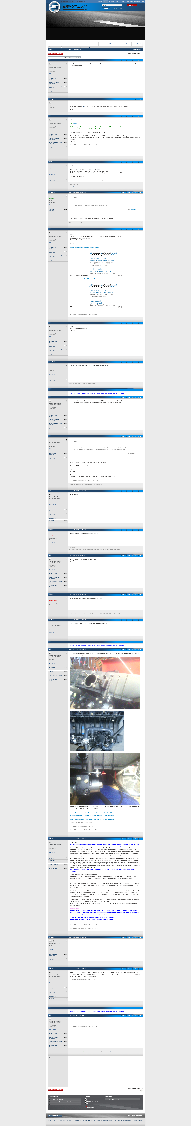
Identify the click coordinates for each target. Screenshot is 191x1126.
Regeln (101, 43)
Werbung (139, 99)
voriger (75, 49)
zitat (129, 60)
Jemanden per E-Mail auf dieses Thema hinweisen (63, 1101)
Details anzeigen (108, 1051)
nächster (80, 49)
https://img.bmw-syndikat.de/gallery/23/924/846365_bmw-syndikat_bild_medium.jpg (92, 815)
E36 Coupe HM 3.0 (73, 186)
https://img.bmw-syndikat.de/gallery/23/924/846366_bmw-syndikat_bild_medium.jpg (92, 819)
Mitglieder (128, 43)
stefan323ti (52, 192)
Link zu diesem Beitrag (56, 1104)
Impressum (111, 1120)
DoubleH (51, 937)
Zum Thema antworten (56, 53)
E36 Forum (87, 1120)
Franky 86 (51, 619)
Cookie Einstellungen (127, 1120)
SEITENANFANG (56, 1115)
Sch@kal (74, 123)
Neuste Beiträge (109, 43)
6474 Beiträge (52, 204)
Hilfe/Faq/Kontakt (137, 43)
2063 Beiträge (52, 542)
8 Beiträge (51, 632)
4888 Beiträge (52, 73)
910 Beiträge (52, 174)
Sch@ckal (51, 161)
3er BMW (75, 1120)
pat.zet (51, 60)
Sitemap (105, 1120)
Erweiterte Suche (118, 8)
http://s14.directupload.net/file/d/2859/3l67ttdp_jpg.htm (84, 247)
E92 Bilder (93, 1120)
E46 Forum (81, 1120)
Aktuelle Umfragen (119, 43)
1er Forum (68, 1120)
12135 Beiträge (52, 949)
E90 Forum (62, 1120)
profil (135, 60)
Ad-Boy (51, 99)
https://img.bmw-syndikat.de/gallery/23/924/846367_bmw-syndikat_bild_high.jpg (91, 812)
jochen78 (51, 436)
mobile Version (51, 1120)
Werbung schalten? (138, 1120)
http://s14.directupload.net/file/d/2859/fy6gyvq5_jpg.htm (84, 278)
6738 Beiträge (52, 448)
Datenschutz (118, 1120)
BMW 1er (99, 1120)
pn (140, 60)
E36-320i (51, 529)
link (123, 60)
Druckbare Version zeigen (57, 1099)
